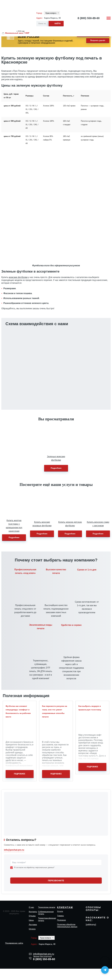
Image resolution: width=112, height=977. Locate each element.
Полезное (61, 920)
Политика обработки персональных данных (67, 925)
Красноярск (50, 13)
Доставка (33, 924)
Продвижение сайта (14, 943)
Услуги (60, 911)
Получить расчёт (97, 40)
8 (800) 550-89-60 (89, 18)
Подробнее (56, 468)
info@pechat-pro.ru (42, 357)
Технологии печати (46, 907)
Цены (31, 920)
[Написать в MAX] (105, 960)
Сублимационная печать (46, 912)
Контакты (33, 911)
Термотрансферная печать (47, 919)
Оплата (32, 929)
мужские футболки (18, 277)
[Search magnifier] (56, 23)
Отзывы (32, 916)
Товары (60, 916)
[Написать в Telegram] (105, 970)
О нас (31, 907)
